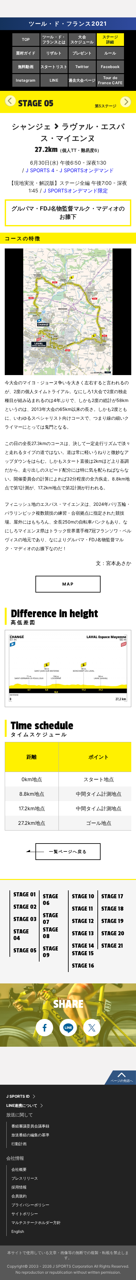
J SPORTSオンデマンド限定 (75, 190)
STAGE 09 (50, 952)
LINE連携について (21, 1105)
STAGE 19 (112, 921)
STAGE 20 (112, 933)
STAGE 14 (83, 946)
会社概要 (19, 1169)
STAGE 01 (24, 894)
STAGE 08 (50, 933)
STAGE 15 (83, 953)
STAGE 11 (82, 909)
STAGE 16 (83, 965)
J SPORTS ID (18, 1096)
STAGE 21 (112, 946)
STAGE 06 (50, 900)
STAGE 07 (50, 919)
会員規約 (19, 1196)
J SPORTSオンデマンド (86, 170)
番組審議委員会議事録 (30, 1126)
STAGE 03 (24, 919)
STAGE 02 (24, 907)
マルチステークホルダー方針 (36, 1222)
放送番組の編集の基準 (30, 1135)
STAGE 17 (112, 896)
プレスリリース (24, 1178)
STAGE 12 (83, 921)
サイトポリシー (24, 1213)
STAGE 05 (24, 950)
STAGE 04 (21, 935)
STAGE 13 (83, 933)
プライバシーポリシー (30, 1204)
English (17, 1231)
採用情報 (19, 1187)
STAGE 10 (83, 896)
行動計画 (19, 1143)
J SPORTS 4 (40, 170)
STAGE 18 (112, 909)
